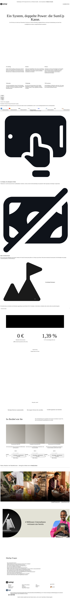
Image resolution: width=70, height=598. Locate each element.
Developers (24, 586)
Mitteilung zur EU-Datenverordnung (43, 592)
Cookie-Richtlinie (20, 593)
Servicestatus (25, 593)
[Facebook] (9, 595)
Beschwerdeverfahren (26, 584)
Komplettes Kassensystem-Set (35, 444)
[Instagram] (11, 595)
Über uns (9, 584)
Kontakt (9, 585)
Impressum (12, 592)
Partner (23, 585)
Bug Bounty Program (25, 587)
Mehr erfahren (15, 457)
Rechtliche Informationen (27, 592)
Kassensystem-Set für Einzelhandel (54, 444)
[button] (57, 584)
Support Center (10, 586)
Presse (37, 586)
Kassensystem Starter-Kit (15, 444)
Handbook (37, 585)
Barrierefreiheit (34, 592)
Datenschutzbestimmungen (18, 592)
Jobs (36, 584)
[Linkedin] (14, 595)
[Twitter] (10, 595)
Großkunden (10, 587)
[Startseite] (10, 582)
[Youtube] (12, 595)
